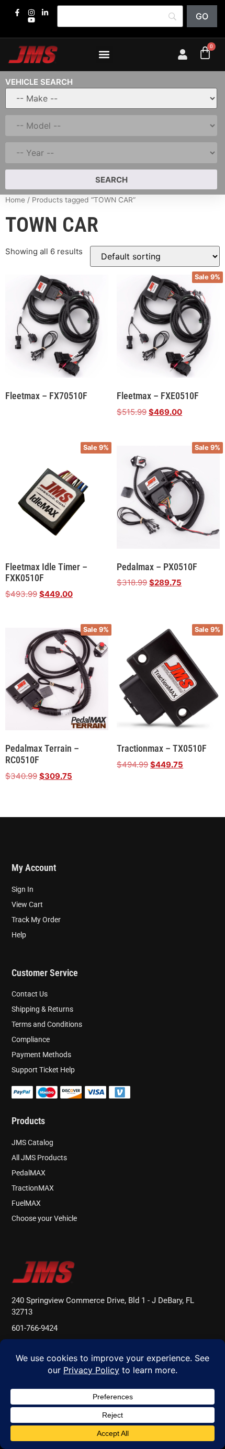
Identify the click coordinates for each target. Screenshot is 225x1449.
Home (15, 200)
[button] (104, 54)
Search (111, 180)
